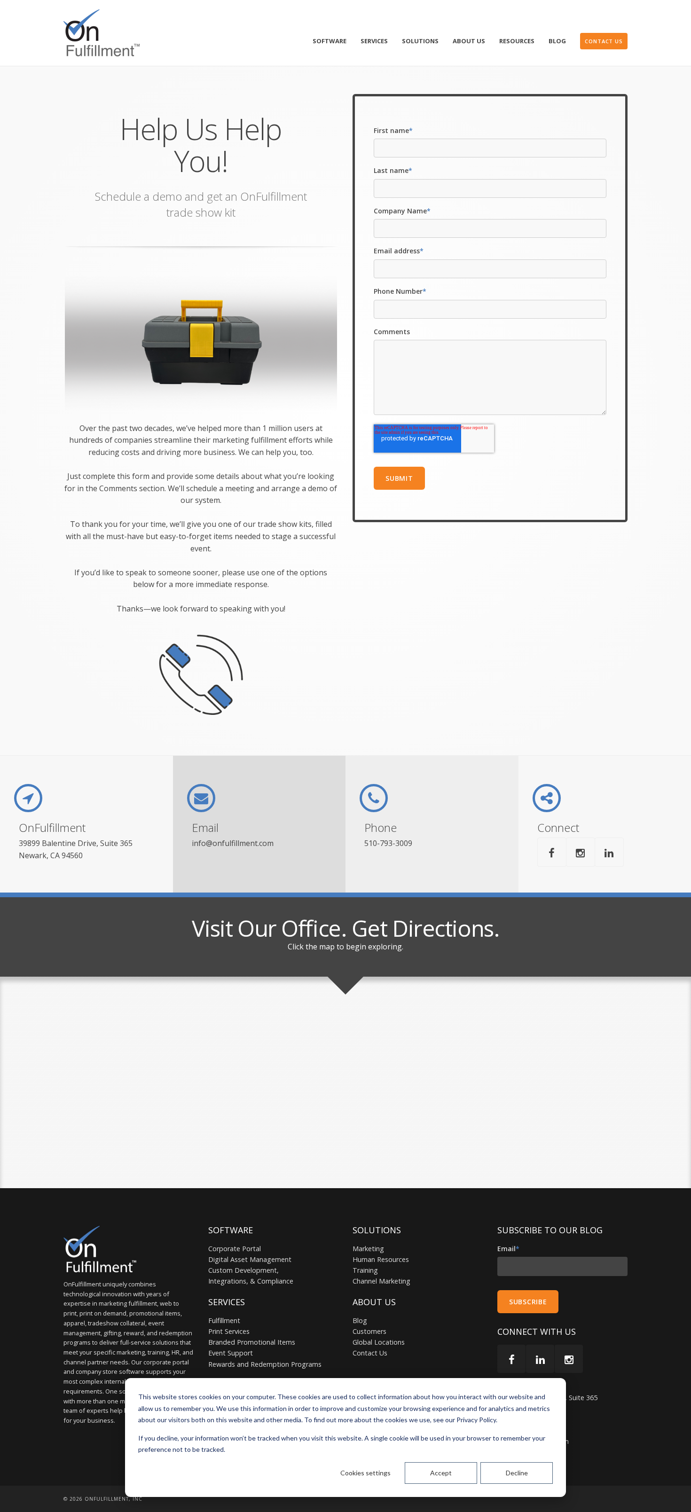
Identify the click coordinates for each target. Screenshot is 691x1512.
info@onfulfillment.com (233, 843)
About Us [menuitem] (469, 41)
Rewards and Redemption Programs (265, 1364)
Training (365, 1270)
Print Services (229, 1331)
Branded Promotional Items (251, 1342)
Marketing (368, 1248)
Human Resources (381, 1259)
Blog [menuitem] (557, 41)
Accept (441, 1473)
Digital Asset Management (249, 1259)
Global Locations (379, 1342)
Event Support (230, 1352)
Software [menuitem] (329, 41)
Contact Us (370, 1352)
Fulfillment (224, 1320)
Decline (517, 1473)
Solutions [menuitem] (420, 41)
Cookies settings (365, 1473)
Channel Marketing (381, 1281)
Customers (369, 1331)
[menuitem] (604, 41)
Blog (360, 1320)
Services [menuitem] (374, 41)
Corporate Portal (234, 1248)
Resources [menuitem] (516, 41)
